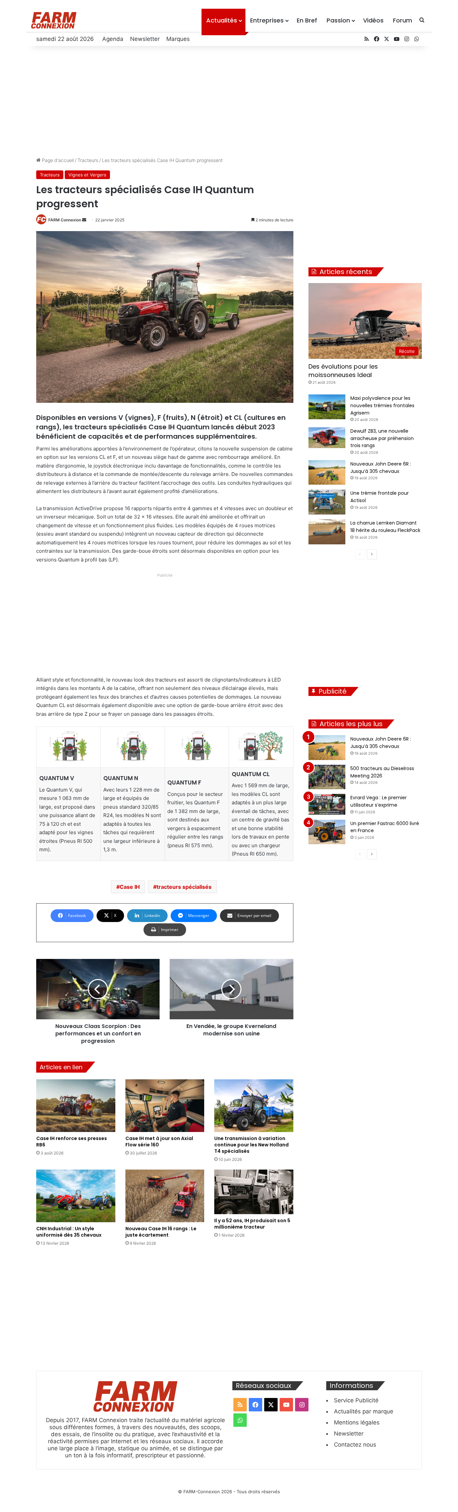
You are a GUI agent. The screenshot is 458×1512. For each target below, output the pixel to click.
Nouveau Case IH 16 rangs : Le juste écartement (160, 1231)
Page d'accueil (57, 160)
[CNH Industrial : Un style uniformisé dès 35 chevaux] (75, 1196)
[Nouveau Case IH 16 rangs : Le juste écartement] (165, 1196)
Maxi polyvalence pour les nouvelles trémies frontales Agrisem (382, 405)
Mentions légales (357, 1422)
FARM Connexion (64, 219)
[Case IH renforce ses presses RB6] (75, 1105)
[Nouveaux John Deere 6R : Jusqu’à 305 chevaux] (326, 472)
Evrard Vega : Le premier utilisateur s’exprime (378, 801)
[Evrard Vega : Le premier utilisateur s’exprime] (326, 804)
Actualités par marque (363, 1411)
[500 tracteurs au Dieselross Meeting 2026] (326, 777)
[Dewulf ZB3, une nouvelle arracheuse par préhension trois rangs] (326, 437)
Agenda (112, 39)
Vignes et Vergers (87, 174)
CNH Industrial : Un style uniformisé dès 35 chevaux (69, 1231)
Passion (338, 20)
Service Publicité (356, 1400)
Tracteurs (87, 160)
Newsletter (145, 39)
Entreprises (267, 20)
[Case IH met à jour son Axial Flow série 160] (165, 1105)
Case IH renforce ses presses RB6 (71, 1141)
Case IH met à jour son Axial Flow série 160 (159, 1141)
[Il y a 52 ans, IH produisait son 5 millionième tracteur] (253, 1192)
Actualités (221, 20)
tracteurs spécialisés (184, 886)
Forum (402, 20)
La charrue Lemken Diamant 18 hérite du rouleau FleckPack (385, 527)
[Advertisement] (229, 100)
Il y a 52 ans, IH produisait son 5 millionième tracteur (252, 1223)
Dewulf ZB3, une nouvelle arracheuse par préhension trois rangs (382, 438)
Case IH (130, 886)
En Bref (307, 20)
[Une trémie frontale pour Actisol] (326, 502)
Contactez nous (355, 1444)
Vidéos (373, 20)
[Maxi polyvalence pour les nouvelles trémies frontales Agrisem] (326, 406)
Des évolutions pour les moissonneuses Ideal (343, 370)
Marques (178, 39)
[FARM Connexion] (53, 20)
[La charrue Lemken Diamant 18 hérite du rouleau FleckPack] (326, 531)
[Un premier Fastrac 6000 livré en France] (326, 832)
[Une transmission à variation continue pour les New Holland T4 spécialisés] (253, 1105)
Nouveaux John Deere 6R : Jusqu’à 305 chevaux (380, 743)
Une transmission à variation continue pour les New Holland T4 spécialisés (251, 1144)
